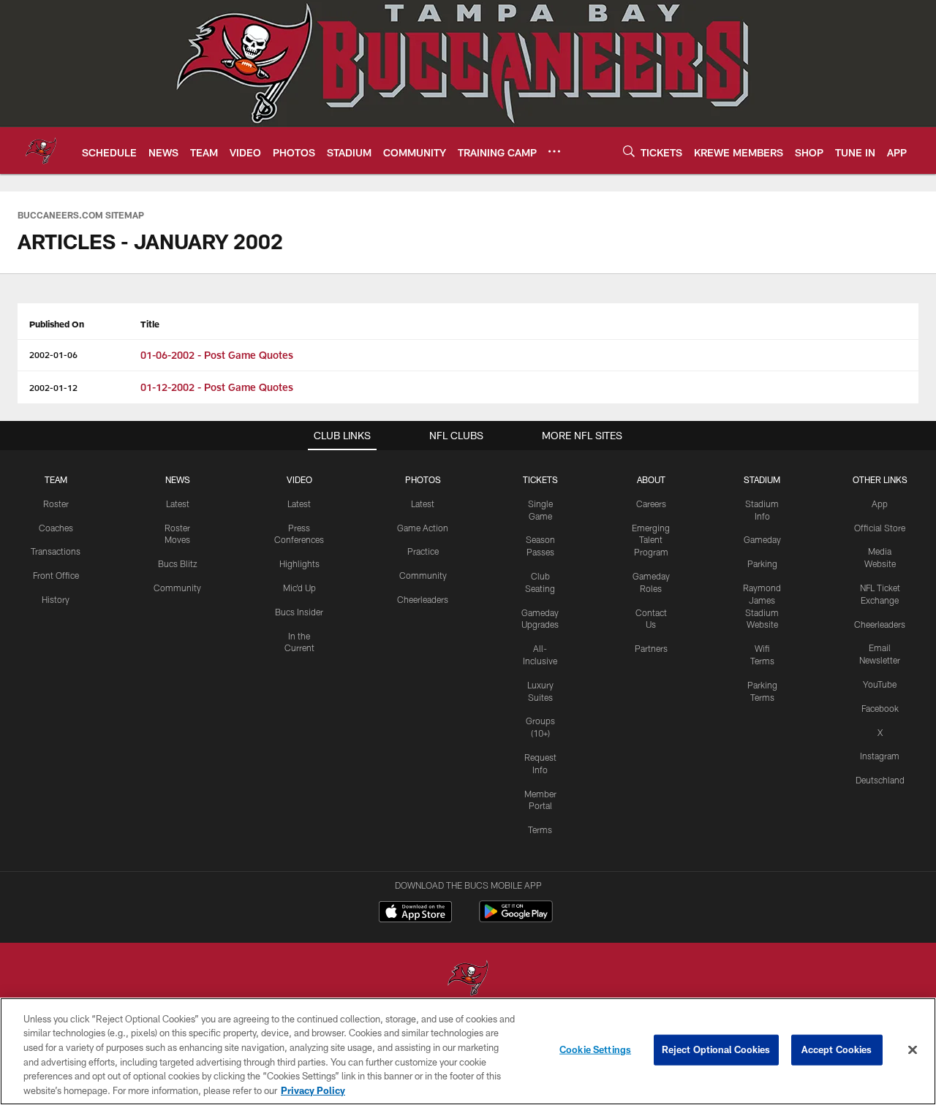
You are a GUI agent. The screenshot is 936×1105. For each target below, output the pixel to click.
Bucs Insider (299, 612)
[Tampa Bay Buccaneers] (468, 979)
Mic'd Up (299, 587)
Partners (651, 648)
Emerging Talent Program (651, 540)
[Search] (629, 151)
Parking (762, 563)
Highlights (299, 563)
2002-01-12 (53, 387)
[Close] (913, 1050)
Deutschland (880, 780)
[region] (468, 1051)
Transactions (55, 551)
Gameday (762, 539)
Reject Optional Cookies (716, 1049)
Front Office (56, 575)
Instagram (879, 756)
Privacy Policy (313, 1089)
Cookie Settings (595, 1049)
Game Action (422, 528)
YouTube (880, 684)
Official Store (879, 528)
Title (149, 324)
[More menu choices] (554, 151)
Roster (56, 503)
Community (177, 587)
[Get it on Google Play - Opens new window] (516, 919)
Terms (540, 829)
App (880, 503)
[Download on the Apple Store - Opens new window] (415, 913)
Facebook (880, 708)
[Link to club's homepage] (40, 150)
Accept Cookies (836, 1049)
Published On (56, 324)
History (55, 599)
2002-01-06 (53, 354)
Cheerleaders (422, 599)
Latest (177, 503)
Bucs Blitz (177, 563)
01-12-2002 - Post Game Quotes (216, 387)
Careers (651, 503)
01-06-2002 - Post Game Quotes (216, 355)
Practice (423, 551)
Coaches (56, 528)
